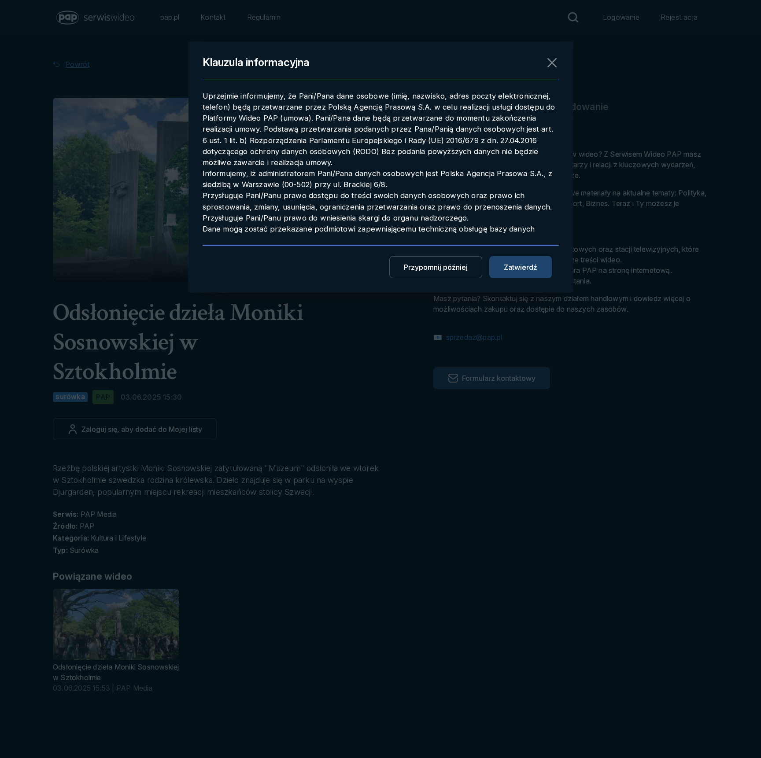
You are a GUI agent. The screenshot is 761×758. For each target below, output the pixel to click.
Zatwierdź (520, 267)
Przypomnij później (436, 267)
